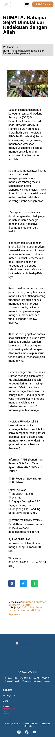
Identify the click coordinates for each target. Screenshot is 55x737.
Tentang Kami (9, 695)
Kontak (6, 706)
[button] (11, 583)
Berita (5, 701)
